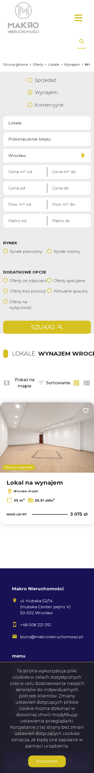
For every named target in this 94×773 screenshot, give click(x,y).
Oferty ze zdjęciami (28, 280)
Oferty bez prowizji (28, 291)
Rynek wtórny (67, 251)
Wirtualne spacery (71, 291)
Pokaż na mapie (24, 382)
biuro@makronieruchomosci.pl (51, 636)
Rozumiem (47, 761)
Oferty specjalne (69, 280)
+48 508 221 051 (35, 624)
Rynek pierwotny (26, 251)
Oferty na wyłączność (20, 304)
